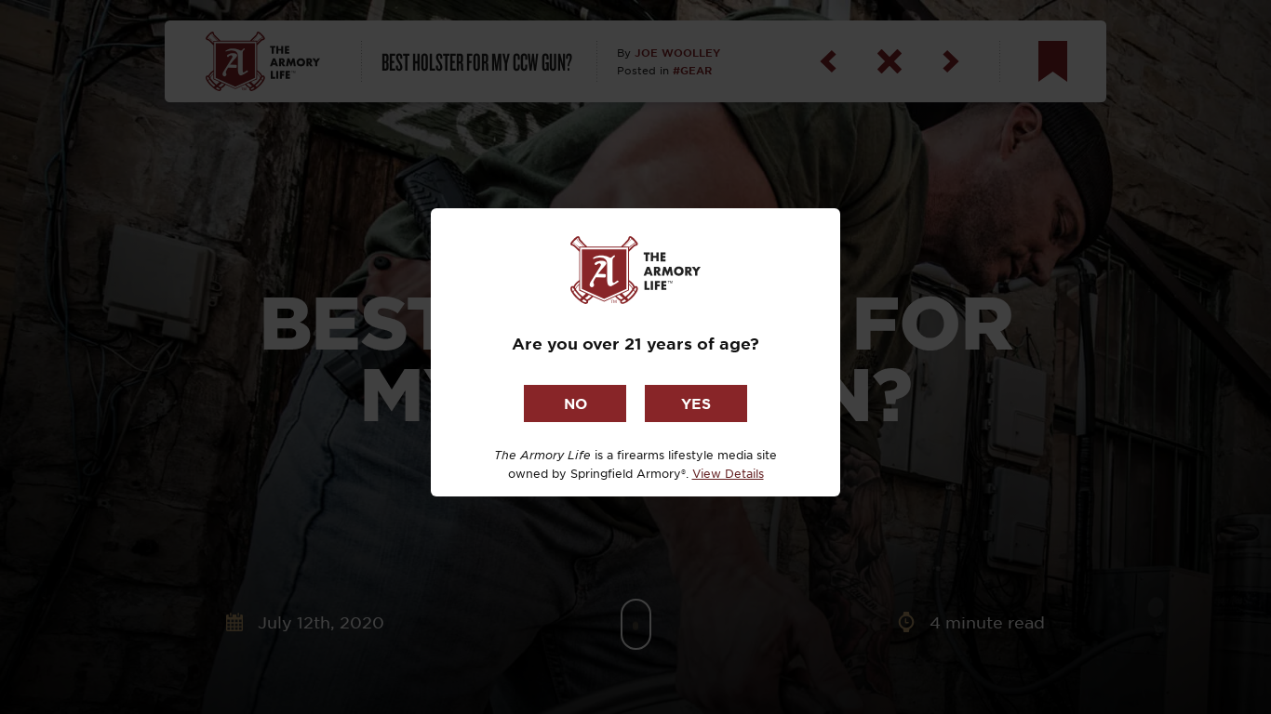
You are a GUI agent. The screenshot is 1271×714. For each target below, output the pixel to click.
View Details (728, 473)
